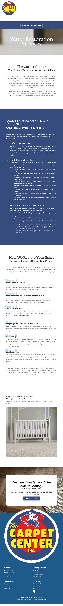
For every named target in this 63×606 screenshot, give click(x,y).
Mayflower (6, 586)
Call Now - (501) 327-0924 (31, 25)
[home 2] (31, 457)
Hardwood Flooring (37, 576)
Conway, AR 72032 (9, 572)
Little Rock (7, 588)
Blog (34, 588)
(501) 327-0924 (8, 576)
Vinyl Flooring (36, 572)
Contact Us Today (31, 498)
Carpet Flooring (36, 570)
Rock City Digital (38, 597)
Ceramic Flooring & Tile (38, 574)
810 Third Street (8, 570)
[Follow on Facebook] (34, 591)
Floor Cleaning (36, 586)
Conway (6, 584)
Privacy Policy (24, 597)
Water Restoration (37, 584)
